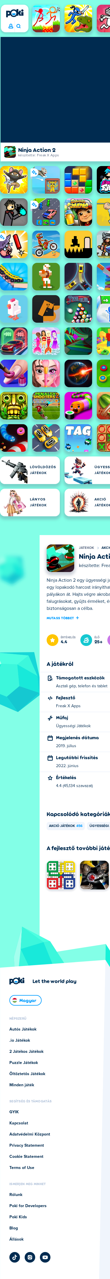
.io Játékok (19, 1040)
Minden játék (21, 1085)
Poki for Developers (28, 1206)
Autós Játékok (22, 1029)
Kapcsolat (18, 1123)
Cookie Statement (26, 1157)
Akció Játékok (65, 826)
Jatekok (86, 548)
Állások (16, 1239)
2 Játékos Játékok (26, 1052)
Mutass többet (60, 618)
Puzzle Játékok (23, 1063)
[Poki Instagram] (30, 1257)
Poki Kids (18, 1217)
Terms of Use (21, 1168)
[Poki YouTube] (45, 1257)
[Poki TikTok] (14, 1257)
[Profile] (10, 26)
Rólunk (15, 1195)
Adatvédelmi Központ (29, 1134)
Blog (13, 1228)
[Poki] (14, 13)
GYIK (14, 1112)
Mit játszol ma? (18, 26)
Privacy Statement (26, 1145)
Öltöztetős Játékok (27, 1074)
